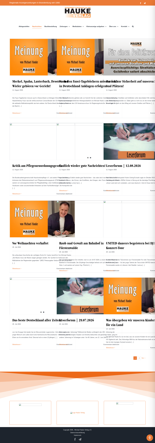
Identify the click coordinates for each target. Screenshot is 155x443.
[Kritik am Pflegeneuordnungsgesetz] (42, 141)
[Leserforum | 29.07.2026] (89, 296)
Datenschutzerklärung (77, 432)
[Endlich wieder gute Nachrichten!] (89, 141)
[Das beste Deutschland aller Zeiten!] (42, 296)
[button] (133, 26)
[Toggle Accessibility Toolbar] (149, 437)
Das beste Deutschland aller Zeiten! (37, 320)
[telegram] (80, 439)
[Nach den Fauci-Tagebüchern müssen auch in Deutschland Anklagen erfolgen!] (89, 57)
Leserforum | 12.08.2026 (123, 166)
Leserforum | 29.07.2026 (76, 320)
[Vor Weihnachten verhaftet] (42, 219)
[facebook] (75, 439)
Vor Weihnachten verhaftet (30, 243)
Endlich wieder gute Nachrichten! (82, 166)
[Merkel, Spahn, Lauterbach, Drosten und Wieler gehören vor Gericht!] (42, 57)
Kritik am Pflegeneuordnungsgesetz (37, 166)
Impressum (77, 435)
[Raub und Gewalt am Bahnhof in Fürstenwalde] (89, 219)
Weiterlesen (16, 113)
